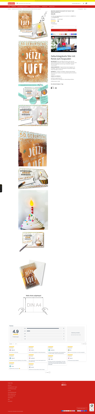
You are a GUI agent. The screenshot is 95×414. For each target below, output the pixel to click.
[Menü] (93, 404)
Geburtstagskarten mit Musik (22, 6)
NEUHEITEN (14, 6)
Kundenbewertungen (12, 388)
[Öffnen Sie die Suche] (17, 3)
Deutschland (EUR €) (76, 3)
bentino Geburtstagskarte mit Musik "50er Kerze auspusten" (32, 9)
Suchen (9, 390)
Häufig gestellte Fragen (12, 387)
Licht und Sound (54, 23)
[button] (44, 328)
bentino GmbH (53, 22)
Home (9, 6)
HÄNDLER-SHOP (52, 6)
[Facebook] (62, 384)
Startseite (9, 9)
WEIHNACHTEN (44, 6)
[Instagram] (65, 384)
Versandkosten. (59, 16)
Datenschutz (10, 397)
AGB (9, 399)
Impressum (10, 401)
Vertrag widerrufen (11, 395)
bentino (15, 411)
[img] (53, 21)
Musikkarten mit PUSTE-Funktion (17, 9)
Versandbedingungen (12, 392)
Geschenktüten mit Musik (34, 6)
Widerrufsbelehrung (12, 394)
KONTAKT (10, 385)
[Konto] (84, 4)
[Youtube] (64, 384)
